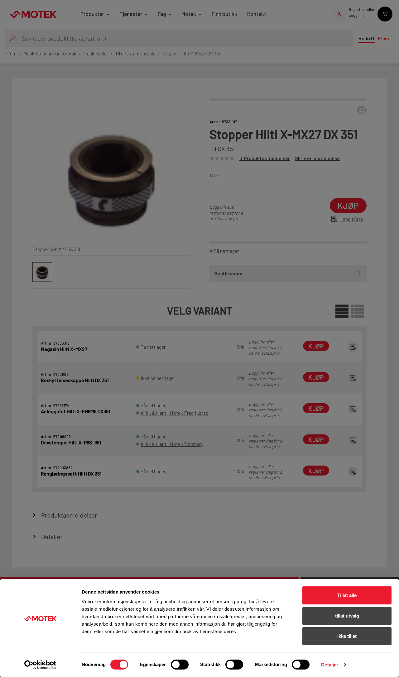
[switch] (180, 665)
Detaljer (329, 664)
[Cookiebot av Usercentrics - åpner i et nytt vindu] (40, 665)
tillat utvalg (347, 615)
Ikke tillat (347, 636)
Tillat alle (347, 595)
